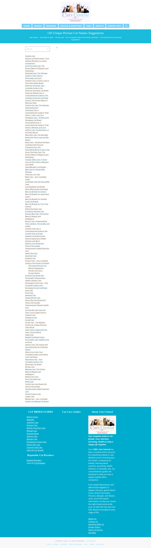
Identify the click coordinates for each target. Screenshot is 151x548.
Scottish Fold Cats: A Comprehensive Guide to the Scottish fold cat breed (36, 231)
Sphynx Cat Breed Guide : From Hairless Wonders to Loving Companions (37, 61)
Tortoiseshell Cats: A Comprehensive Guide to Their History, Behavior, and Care (37, 125)
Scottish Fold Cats (34, 447)
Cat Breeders (39, 463)
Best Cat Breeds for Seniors (35, 192)
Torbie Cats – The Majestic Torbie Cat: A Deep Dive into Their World (36, 325)
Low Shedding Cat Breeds (35, 187)
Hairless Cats (30, 56)
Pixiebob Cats (30, 258)
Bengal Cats (32, 431)
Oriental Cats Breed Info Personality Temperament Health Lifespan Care (35, 278)
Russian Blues (33, 433)
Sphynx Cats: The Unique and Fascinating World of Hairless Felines (36, 347)
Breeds (55, 544)
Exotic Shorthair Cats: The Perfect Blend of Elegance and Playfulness (36, 154)
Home (49, 544)
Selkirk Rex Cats (31, 253)
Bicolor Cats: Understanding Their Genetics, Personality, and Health (37, 223)
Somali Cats (29, 320)
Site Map (92, 532)
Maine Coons (32, 417)
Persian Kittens (34, 273)
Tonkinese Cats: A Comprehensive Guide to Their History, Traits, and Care (37, 112)
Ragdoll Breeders (34, 460)
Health (91, 544)
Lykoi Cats (29, 290)
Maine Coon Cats (31, 377)
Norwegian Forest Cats (37, 442)
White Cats (29, 382)
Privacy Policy (94, 527)
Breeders (63, 544)
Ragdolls (30, 419)
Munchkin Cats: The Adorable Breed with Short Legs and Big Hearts (37, 137)
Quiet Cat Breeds (31, 201)
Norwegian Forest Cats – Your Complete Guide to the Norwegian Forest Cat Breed (36, 285)
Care (85, 544)
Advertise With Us (96, 524)
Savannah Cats (31, 256)
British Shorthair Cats (33, 209)
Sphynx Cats (32, 436)
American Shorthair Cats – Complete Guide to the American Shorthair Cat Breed (36, 88)
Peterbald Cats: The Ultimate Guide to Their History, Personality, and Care (36, 75)
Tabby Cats (29, 335)
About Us (92, 519)
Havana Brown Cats (32, 298)
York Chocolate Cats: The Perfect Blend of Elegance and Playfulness (36, 68)
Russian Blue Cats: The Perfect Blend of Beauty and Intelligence (37, 216)
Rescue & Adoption (75, 544)
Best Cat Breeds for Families (36, 199)
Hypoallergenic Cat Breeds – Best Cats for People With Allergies (36, 169)
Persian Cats (32, 425)
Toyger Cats (29, 396)
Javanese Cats (30, 295)
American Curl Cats (32, 174)
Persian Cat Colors (35, 271)
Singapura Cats (31, 317)
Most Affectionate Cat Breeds (36, 189)
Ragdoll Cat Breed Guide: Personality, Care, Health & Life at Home (37, 339)
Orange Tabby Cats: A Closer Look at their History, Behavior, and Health (37, 162)
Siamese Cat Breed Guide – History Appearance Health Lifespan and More (35, 238)
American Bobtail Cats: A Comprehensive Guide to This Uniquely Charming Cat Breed (36, 95)
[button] (126, 26)
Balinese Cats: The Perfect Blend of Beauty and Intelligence (35, 371)
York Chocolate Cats (33, 379)
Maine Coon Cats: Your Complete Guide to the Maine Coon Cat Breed (36, 354)
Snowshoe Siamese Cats (34, 211)
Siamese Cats (32, 422)
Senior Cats (100, 544)
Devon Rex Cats (33, 444)
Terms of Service (95, 530)
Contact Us (93, 521)
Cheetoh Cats (30, 315)
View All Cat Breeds (35, 450)
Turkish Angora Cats (33, 394)
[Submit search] (47, 49)
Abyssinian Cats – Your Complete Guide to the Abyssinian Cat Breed (34, 362)
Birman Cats (30, 367)
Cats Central (91, 541)
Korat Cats (29, 293)
